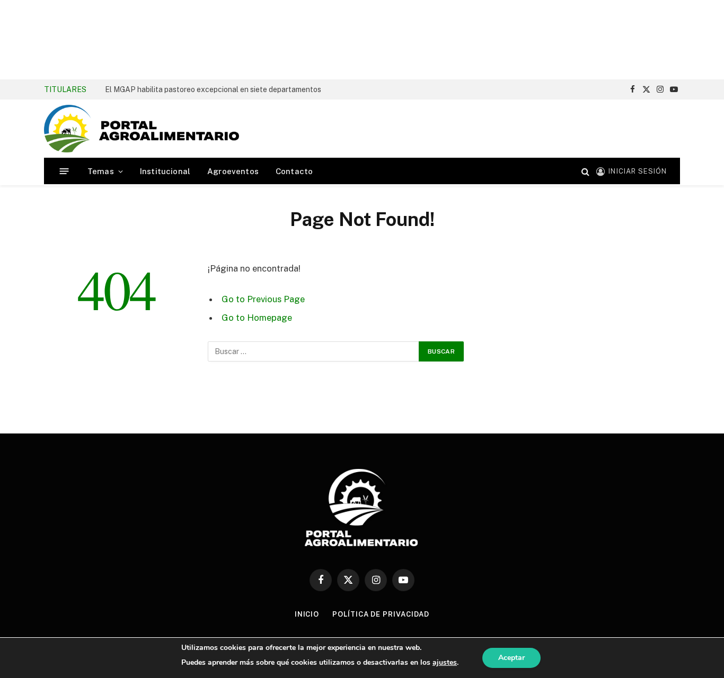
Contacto (294, 171)
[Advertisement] (362, 40)
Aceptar (511, 658)
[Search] (585, 171)
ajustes (444, 662)
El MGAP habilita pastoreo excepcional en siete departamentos (213, 89)
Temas (100, 171)
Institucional (165, 171)
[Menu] (64, 171)
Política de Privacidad (380, 614)
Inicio (307, 614)
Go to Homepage (257, 317)
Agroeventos (233, 171)
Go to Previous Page (263, 299)
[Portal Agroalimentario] (141, 129)
